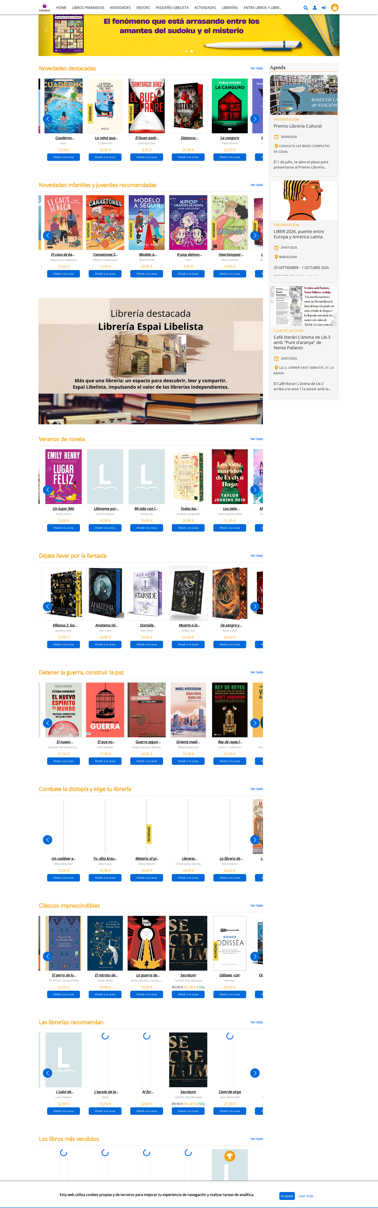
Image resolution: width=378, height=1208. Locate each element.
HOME (61, 7)
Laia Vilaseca (64, 1097)
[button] (46, 30)
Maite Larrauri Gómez (147, 747)
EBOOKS (143, 7)
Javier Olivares (140, 980)
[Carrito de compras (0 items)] (335, 7)
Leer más (305, 1196)
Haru (105, 1097)
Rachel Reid (146, 260)
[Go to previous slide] (47, 119)
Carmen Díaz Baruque (188, 980)
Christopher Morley (188, 864)
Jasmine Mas (64, 630)
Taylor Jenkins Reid (230, 514)
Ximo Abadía (105, 747)
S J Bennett (105, 143)
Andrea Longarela (188, 514)
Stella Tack (188, 630)
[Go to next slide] (255, 119)
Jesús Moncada (230, 1097)
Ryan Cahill (230, 630)
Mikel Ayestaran (188, 747)
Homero (229, 980)
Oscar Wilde (105, 980)
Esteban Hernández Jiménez (66, 747)
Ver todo (257, 68)
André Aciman (105, 514)
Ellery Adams (146, 864)
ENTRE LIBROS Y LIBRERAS (265, 7)
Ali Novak (147, 514)
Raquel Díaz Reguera (63, 260)
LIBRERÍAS (230, 7)
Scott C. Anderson (230, 747)
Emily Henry (64, 514)
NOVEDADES (120, 7)
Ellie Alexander (63, 864)
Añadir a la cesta (63, 157)
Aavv (63, 143)
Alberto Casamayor (105, 260)
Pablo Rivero (230, 143)
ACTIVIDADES (205, 7)
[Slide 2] (191, 51)
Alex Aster (146, 630)
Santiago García (161, 980)
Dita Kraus (105, 864)
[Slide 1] (186, 51)
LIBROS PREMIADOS (88, 7)
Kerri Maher (230, 864)
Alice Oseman (230, 260)
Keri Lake (105, 630)
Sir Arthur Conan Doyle (64, 980)
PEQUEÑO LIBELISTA (172, 7)
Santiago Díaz (147, 143)
